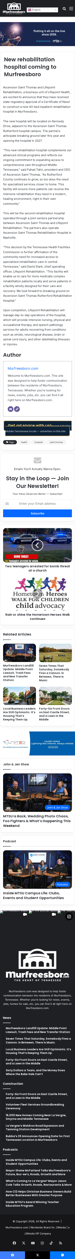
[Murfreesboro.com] (14, 8)
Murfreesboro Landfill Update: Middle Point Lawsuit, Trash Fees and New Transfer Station (18, 673)
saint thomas (56, 442)
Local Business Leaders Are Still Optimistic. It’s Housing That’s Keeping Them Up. (19, 714)
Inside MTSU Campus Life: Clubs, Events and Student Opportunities (33, 895)
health (24, 442)
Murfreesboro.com (23, 368)
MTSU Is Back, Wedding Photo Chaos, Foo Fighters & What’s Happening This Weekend (37, 821)
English (35, 9)
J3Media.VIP (31, 1233)
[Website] (17, 409)
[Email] (10, 409)
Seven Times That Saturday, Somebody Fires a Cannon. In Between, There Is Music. (54, 673)
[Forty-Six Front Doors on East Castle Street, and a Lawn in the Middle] (55, 696)
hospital (38, 442)
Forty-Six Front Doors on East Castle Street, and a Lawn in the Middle (54, 714)
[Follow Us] (69, 916)
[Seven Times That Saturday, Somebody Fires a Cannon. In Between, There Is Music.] (55, 653)
